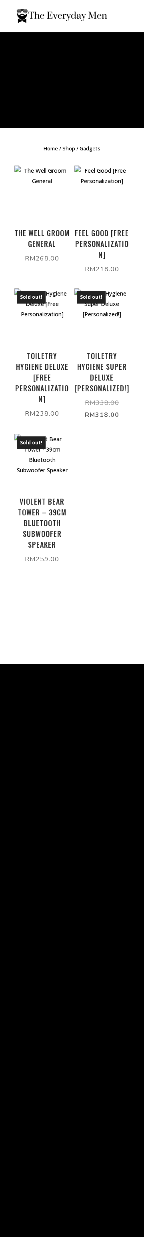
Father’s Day (55, 104)
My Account (24, 825)
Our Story (20, 815)
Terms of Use (26, 786)
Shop (68, 148)
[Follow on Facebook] (13, 1058)
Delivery (18, 796)
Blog (13, 805)
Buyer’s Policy (27, 777)
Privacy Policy (26, 767)
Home (51, 148)
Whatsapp (22, 968)
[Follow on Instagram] (29, 1058)
